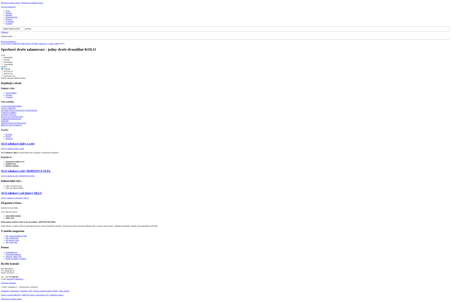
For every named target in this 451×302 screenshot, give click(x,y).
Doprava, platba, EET (14, 257)
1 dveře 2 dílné (53, 44)
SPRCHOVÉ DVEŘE (29, 44)
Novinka (8, 62)
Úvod (3, 44)
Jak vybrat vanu (11, 242)
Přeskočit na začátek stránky (11, 299)
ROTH (8, 74)
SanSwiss (9, 76)
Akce (7, 60)
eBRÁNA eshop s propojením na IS (35, 295)
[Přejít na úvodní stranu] (8, 7)
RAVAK (8, 71)
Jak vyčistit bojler (12, 238)
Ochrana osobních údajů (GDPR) (45, 291)
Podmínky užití (26, 291)
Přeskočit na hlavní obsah (10, 3)
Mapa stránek (64, 291)
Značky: (4, 67)
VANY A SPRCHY (13, 44)
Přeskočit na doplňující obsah (32, 3)
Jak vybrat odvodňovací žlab (16, 236)
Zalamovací (42, 44)
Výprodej (8, 64)
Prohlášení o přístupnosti (10, 291)
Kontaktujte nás (11, 252)
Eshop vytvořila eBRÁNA (11, 295)
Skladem (8, 57)
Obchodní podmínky (13, 254)
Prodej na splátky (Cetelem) (16, 259)
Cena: (3, 55)
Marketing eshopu (56, 295)
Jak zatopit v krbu (12, 240)
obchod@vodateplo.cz (15, 279)
